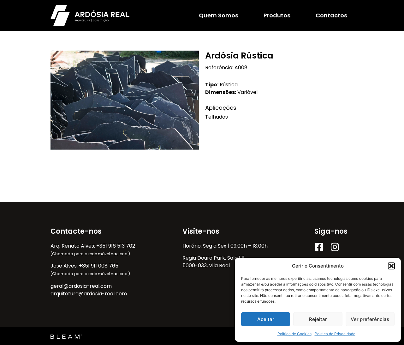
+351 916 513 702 (115, 246)
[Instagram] (335, 247)
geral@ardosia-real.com (81, 286)
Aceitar (265, 319)
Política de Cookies (294, 333)
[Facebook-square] (319, 247)
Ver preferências (370, 319)
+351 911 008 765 (98, 265)
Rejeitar (318, 319)
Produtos (277, 15)
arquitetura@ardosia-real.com (88, 293)
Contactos (331, 15)
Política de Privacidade (335, 333)
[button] (391, 266)
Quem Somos (218, 15)
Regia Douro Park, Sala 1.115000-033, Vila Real (213, 261)
